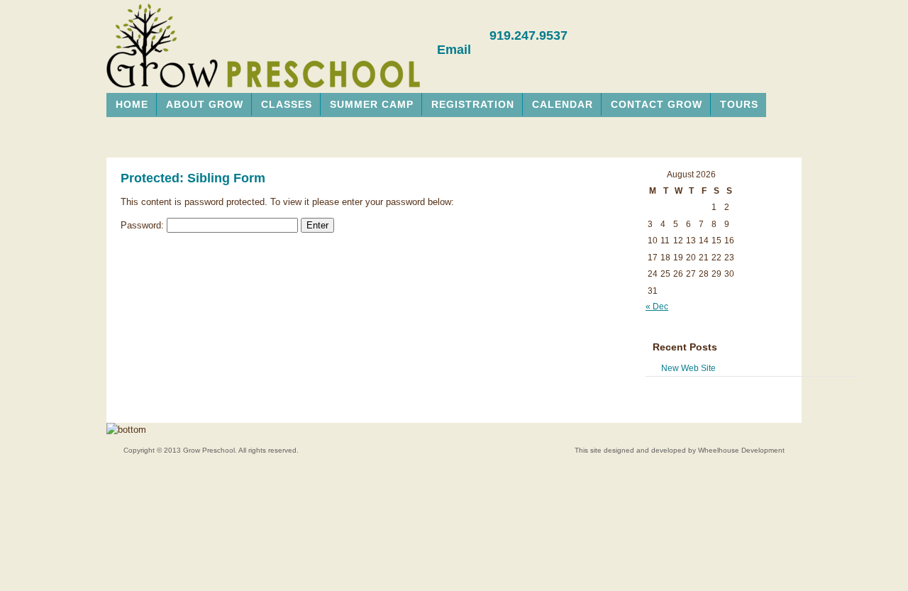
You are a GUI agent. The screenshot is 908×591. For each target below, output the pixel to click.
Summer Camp (372, 104)
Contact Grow (656, 104)
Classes (286, 104)
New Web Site (688, 368)
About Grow (204, 104)
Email (454, 50)
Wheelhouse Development (741, 450)
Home (132, 104)
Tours (739, 104)
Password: (144, 225)
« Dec (657, 306)
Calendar (562, 104)
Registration (472, 104)
